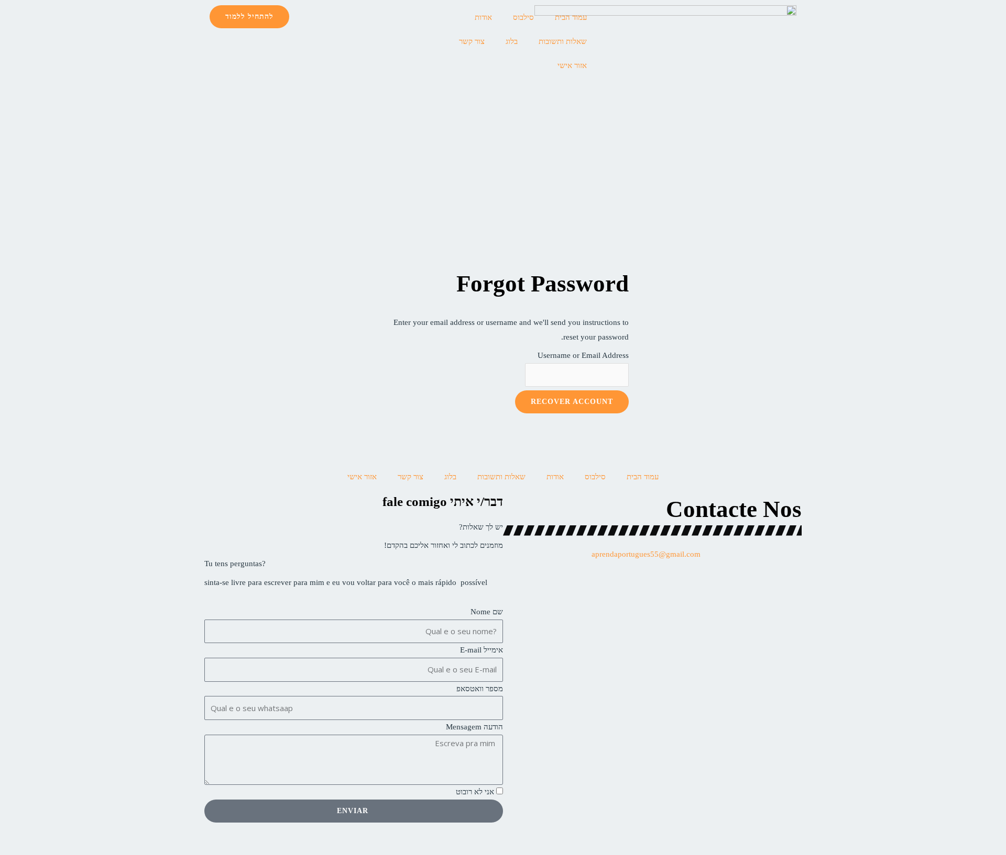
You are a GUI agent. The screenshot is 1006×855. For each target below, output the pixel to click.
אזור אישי (572, 65)
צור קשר (472, 41)
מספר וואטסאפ (479, 688)
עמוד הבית (571, 17)
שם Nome (487, 612)
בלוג (512, 41)
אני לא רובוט (475, 792)
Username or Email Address (583, 355)
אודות (483, 17)
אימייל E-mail (481, 650)
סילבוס (523, 17)
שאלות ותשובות (563, 41)
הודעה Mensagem (474, 727)
